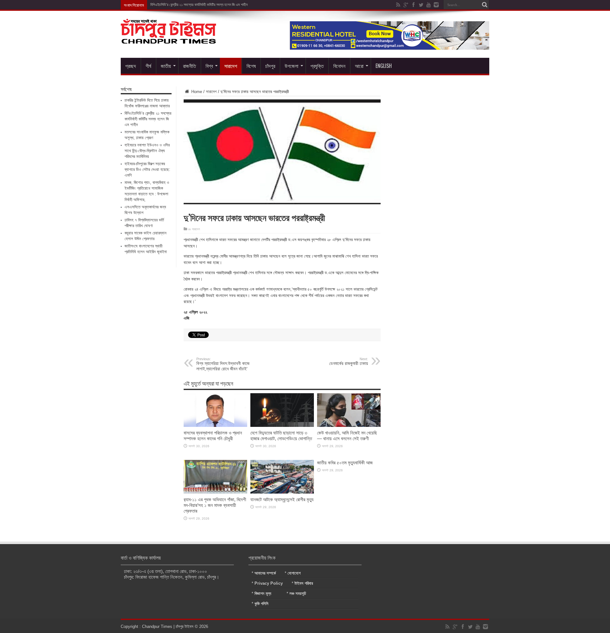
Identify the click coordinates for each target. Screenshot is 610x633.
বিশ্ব (209, 66)
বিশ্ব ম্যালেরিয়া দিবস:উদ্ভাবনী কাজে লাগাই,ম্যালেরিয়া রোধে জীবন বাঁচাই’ (222, 364)
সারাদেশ (230, 66)
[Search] (484, 5)
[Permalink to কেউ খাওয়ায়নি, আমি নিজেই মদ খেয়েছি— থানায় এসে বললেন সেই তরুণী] (349, 425)
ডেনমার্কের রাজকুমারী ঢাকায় (348, 361)
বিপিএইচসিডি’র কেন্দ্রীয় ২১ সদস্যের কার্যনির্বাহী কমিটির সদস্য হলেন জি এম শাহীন (198, 5)
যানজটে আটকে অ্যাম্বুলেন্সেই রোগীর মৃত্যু (282, 499)
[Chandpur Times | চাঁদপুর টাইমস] (168, 38)
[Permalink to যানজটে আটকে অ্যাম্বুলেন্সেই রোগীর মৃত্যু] (282, 492)
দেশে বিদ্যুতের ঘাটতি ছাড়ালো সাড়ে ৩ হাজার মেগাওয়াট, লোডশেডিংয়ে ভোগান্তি (281, 435)
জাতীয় (166, 66)
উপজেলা (291, 66)
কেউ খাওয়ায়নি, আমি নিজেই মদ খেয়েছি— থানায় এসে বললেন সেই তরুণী (347, 435)
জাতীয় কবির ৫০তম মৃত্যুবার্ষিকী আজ (345, 462)
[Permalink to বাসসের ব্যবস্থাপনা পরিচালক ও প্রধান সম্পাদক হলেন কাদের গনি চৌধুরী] (215, 425)
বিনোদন (339, 66)
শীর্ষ (148, 66)
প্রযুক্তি (317, 66)
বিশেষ (251, 66)
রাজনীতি (189, 66)
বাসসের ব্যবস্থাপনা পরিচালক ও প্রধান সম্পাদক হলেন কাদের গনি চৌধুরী (213, 435)
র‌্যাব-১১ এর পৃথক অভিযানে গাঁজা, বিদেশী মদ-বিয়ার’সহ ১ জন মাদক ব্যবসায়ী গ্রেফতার (215, 505)
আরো (359, 66)
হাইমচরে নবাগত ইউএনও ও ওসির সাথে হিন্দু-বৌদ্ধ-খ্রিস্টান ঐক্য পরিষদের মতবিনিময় (147, 151)
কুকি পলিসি (261, 603)
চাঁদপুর (270, 66)
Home (196, 91)
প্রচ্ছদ (130, 66)
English (384, 66)
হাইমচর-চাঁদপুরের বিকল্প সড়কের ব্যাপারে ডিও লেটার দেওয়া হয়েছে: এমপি (147, 169)
